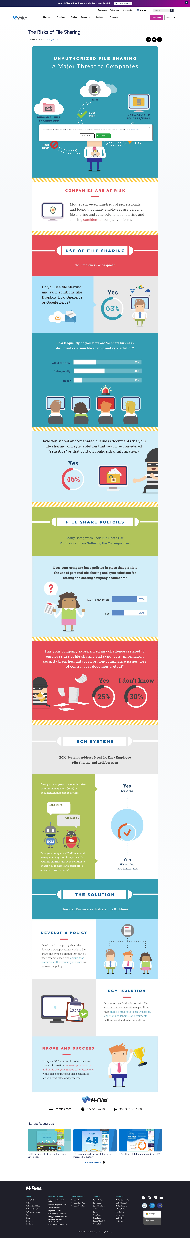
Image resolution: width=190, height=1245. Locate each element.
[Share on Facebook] (148, 39)
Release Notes (120, 1209)
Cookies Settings (87, 135)
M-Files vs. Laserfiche (78, 1203)
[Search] (172, 10)
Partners (99, 17)
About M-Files (98, 1200)
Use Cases (29, 1224)
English (143, 10)
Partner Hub (119, 1215)
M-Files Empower (121, 1206)
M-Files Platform (31, 1200)
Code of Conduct (99, 1221)
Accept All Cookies (103, 135)
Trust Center (97, 1218)
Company (114, 17)
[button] (143, 1198)
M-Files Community (122, 1200)
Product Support (121, 1203)
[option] (141, 10)
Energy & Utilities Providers (57, 1217)
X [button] (186, 3)
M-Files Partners (98, 1209)
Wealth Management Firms (57, 1205)
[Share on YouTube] (154, 39)
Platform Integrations (33, 1209)
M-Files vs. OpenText (78, 1206)
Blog (27, 1215)
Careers (96, 1212)
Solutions (61, 17)
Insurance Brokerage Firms (57, 1224)
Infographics (52, 39)
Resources (85, 17)
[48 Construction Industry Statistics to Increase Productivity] (95, 1140)
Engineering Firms (54, 1211)
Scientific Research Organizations (55, 1220)
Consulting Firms (54, 1208)
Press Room (97, 1215)
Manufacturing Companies (57, 1214)
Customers (102, 10)
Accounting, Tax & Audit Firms (56, 1201)
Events (28, 1218)
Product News (120, 1218)
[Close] (149, 127)
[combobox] (141, 10)
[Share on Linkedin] (159, 39)
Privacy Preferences (106, 1232)
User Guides (119, 1212)
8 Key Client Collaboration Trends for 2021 (140, 1154)
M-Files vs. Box (76, 1200)
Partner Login (115, 10)
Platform (46, 17)
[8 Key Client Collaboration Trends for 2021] (140, 1140)
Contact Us (127, 10)
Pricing (74, 17)
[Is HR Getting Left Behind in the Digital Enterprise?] (49, 1140)
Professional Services (33, 1212)
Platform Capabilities (33, 1206)
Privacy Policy (97, 1224)
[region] (96, 132)
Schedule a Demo (99, 1206)
